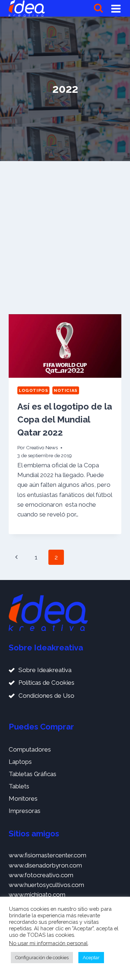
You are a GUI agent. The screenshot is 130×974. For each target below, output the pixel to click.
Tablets (19, 786)
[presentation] (65, 346)
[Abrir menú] (115, 8)
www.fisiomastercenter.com (47, 855)
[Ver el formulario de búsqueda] (98, 8)
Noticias (66, 390)
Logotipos (33, 390)
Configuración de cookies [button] (42, 957)
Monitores (23, 798)
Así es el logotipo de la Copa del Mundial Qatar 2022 (64, 419)
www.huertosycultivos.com (46, 884)
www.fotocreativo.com (41, 875)
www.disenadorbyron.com (45, 865)
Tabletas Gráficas (32, 774)
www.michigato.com (37, 894)
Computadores (30, 749)
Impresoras (24, 810)
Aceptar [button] (91, 957)
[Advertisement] (65, 238)
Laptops (20, 761)
